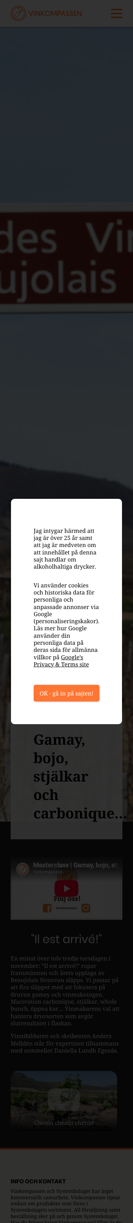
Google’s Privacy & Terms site (61, 660)
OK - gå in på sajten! (67, 693)
